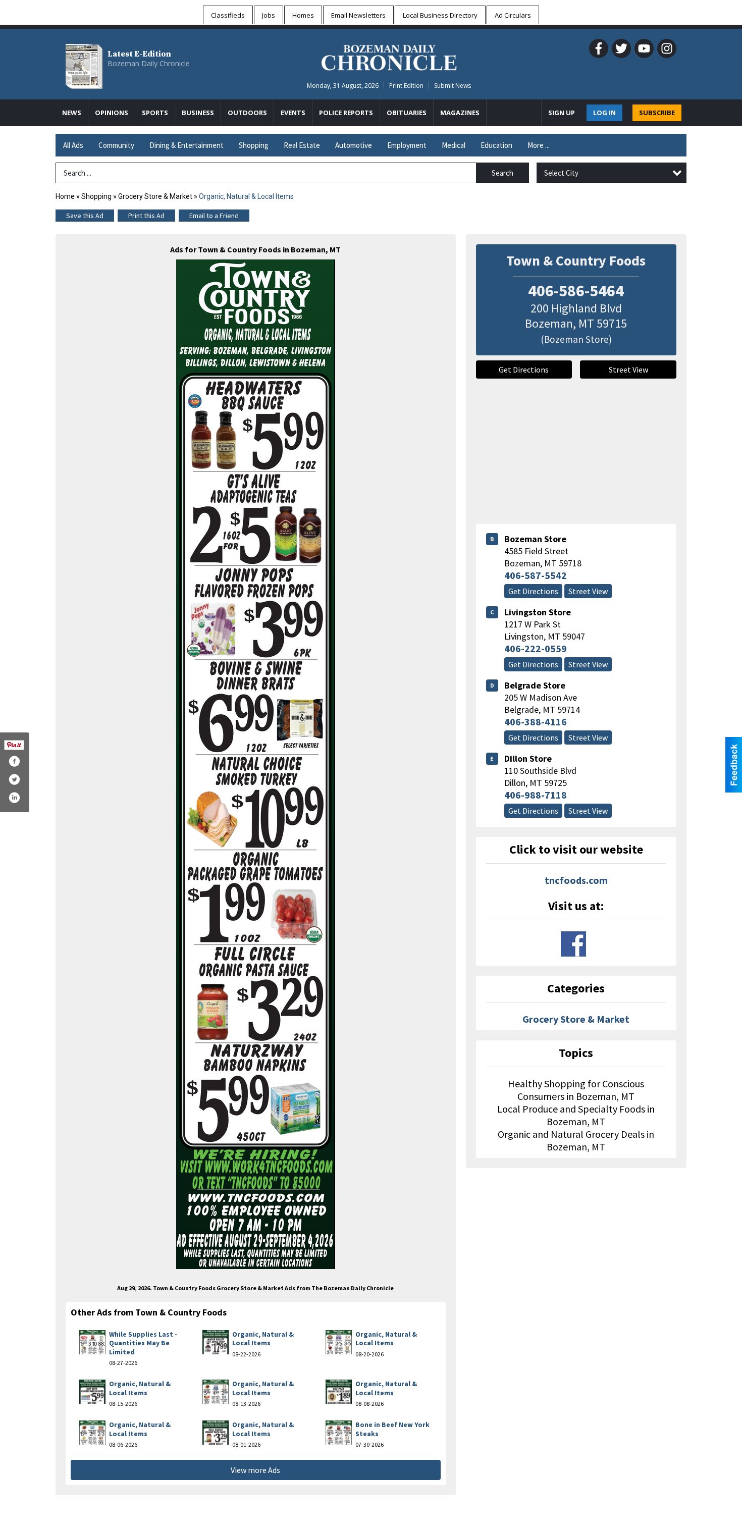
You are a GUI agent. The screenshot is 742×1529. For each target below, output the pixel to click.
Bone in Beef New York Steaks (392, 1429)
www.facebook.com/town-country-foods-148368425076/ (573, 944)
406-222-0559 (535, 648)
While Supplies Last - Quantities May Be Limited (143, 1343)
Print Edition (406, 85)
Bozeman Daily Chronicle (149, 63)
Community (116, 145)
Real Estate (302, 145)
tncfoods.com (576, 880)
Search (502, 173)
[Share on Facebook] (14, 761)
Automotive (353, 145)
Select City (561, 173)
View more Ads (255, 1470)
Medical (453, 145)
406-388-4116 (535, 721)
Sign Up (561, 112)
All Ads (73, 145)
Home (65, 196)
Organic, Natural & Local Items (263, 1339)
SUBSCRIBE (657, 112)
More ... (538, 145)
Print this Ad (146, 215)
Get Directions (524, 369)
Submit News (452, 85)
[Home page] (389, 56)
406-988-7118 (535, 794)
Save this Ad (84, 215)
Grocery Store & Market (155, 196)
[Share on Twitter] (14, 779)
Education (496, 145)
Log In (604, 112)
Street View (628, 369)
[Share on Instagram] (14, 797)
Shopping (254, 145)
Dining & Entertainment (186, 145)
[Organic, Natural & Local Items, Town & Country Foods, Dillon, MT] (255, 764)
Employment (407, 145)
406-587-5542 (535, 575)
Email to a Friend (214, 215)
